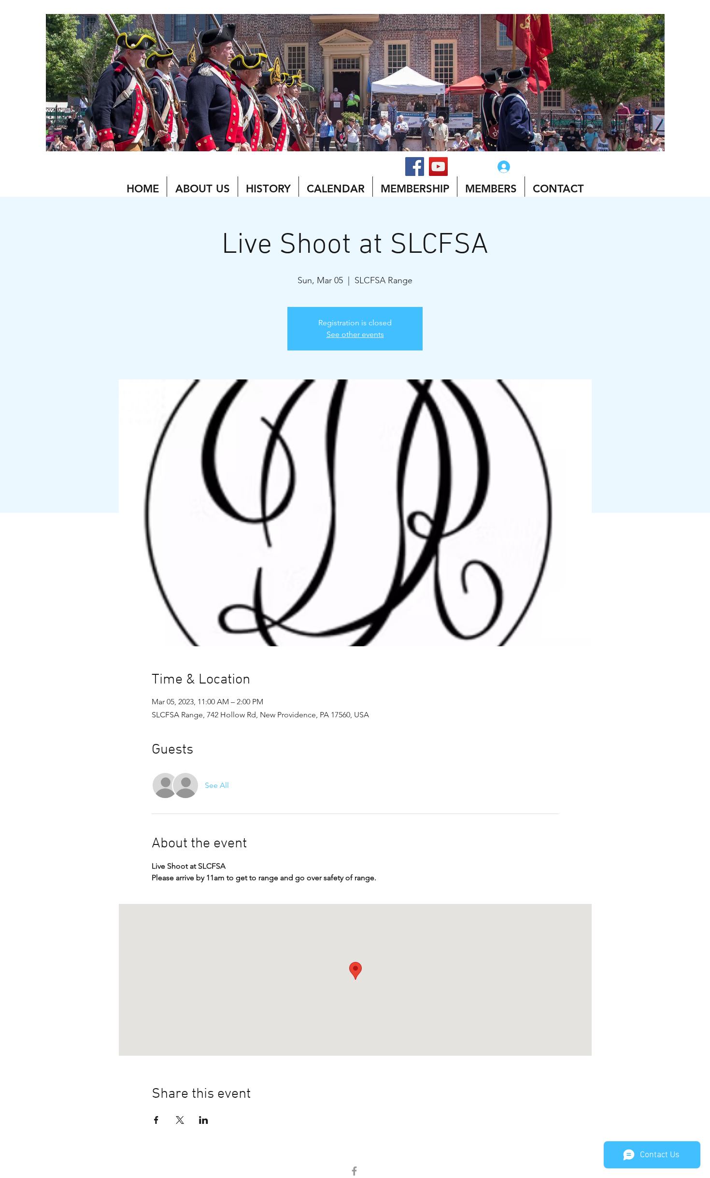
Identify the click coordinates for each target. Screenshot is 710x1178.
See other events (355, 334)
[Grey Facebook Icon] (354, 1171)
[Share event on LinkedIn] (203, 1120)
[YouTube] (438, 166)
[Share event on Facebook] (156, 1120)
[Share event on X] (180, 1120)
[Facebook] (414, 166)
